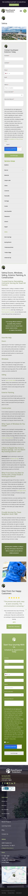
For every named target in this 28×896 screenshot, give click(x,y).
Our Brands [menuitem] (5, 809)
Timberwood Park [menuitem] (8, 247)
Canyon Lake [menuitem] (7, 180)
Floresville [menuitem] (6, 195)
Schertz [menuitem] (6, 221)
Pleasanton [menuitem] (7, 216)
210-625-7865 (7, 780)
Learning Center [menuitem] (6, 826)
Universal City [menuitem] (7, 257)
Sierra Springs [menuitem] (7, 237)
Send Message (14, 155)
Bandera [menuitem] (6, 165)
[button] (25, 610)
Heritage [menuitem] (6, 201)
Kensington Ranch (21, 490)
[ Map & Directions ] (7, 848)
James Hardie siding (10, 380)
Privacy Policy (13, 738)
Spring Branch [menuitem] (7, 242)
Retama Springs (14, 458)
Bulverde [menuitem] (6, 175)
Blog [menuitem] (3, 830)
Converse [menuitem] (6, 190)
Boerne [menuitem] (6, 170)
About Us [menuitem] (4, 801)
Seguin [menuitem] (6, 226)
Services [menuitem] (4, 805)
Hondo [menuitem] (6, 206)
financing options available (8, 312)
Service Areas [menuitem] (9, 161)
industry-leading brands (7, 438)
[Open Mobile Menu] (21, 11)
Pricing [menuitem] (4, 817)
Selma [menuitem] (5, 232)
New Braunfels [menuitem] (8, 211)
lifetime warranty (6, 309)
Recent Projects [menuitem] (6, 822)
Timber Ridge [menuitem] (7, 252)
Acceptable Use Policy (14, 139)
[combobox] (14, 95)
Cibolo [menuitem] (5, 185)
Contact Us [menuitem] (5, 834)
